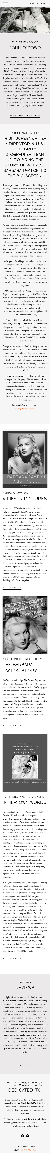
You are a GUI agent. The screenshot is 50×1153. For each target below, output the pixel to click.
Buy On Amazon (12, 587)
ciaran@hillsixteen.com (24, 408)
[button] (20, 1065)
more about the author (25, 115)
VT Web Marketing (28, 1149)
